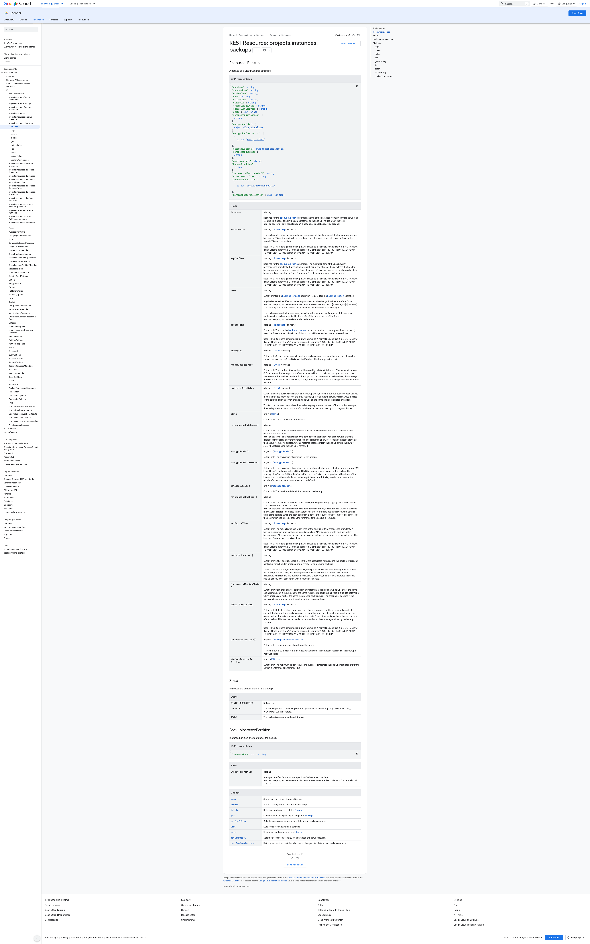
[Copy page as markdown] (264, 50)
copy (233, 799)
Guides (23, 19)
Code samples (324, 915)
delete (235, 810)
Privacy (64, 937)
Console (541, 3)
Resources (83, 19)
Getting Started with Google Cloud (334, 910)
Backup (299, 810)
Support (68, 19)
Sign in (582, 3)
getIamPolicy (238, 821)
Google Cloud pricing (55, 910)
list (233, 826)
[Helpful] (353, 35)
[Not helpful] (358, 35)
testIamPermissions (242, 843)
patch (234, 832)
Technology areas (50, 3)
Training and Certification (330, 925)
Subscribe (554, 937)
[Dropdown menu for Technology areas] (63, 3)
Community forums (190, 905)
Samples (53, 19)
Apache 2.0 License (231, 881)
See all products (53, 905)
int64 (277, 350)
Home (232, 35)
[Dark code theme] (356, 86)
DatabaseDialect (272, 148)
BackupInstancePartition (261, 185)
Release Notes (188, 915)
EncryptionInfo (253, 127)
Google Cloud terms (93, 937)
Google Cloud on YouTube (466, 920)
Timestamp (280, 229)
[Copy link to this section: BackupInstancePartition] (273, 730)
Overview (9, 19)
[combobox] (514, 3)
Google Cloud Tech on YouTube (469, 925)
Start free (577, 13)
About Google (51, 937)
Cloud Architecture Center (330, 920)
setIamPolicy (238, 837)
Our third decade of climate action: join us (126, 937)
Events (457, 910)
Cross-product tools (80, 3)
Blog (456, 905)
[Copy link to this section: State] (241, 681)
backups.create (289, 217)
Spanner (16, 13)
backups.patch (335, 295)
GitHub (321, 905)
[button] (20, 58)
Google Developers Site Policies (273, 881)
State (254, 111)
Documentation (245, 35)
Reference (38, 19)
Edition (279, 194)
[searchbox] (21, 29)
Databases (261, 35)
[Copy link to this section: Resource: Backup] (263, 63)
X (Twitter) (459, 915)
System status (188, 920)
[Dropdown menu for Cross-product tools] (95, 3)
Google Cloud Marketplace (57, 915)
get (233, 815)
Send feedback (349, 43)
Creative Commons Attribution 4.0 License (306, 878)
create (234, 804)
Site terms (76, 937)
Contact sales (51, 920)
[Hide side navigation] (37, 938)
